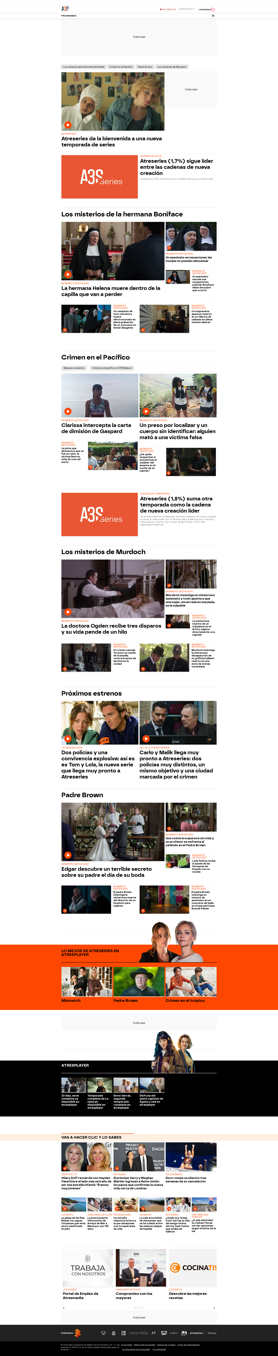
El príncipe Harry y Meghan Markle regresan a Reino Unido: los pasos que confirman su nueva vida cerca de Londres (138, 1183)
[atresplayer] (207, 9)
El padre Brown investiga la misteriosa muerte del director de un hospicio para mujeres (124, 899)
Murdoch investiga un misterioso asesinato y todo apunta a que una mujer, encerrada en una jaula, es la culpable (190, 600)
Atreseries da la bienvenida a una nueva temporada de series (111, 142)
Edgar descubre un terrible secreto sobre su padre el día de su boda (106, 872)
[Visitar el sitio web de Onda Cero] (164, 1333)
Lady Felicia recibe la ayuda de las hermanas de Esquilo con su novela (204, 866)
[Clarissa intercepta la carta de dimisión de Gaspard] (99, 396)
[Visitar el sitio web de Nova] (133, 1333)
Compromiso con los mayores (134, 1296)
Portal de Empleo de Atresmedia (80, 1296)
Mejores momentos (74, 368)
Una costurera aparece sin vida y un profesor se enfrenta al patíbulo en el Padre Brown (190, 841)
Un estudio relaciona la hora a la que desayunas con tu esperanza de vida (125, 1223)
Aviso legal (126, 1345)
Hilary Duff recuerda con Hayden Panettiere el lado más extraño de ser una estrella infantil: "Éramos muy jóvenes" (86, 1183)
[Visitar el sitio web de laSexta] (113, 1333)
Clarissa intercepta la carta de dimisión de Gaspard (96, 428)
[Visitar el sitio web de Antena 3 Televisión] (103, 1333)
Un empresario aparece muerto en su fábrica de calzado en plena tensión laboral (202, 317)
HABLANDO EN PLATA (128, 1290)
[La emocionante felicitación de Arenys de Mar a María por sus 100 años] (99, 1204)
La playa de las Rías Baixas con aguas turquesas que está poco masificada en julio (73, 1223)
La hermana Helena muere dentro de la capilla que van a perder (110, 291)
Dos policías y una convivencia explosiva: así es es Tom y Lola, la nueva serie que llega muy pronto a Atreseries (98, 764)
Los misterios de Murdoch (171, 67)
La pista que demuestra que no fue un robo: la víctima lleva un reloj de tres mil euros (72, 455)
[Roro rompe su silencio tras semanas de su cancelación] (191, 1157)
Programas (68, 16)
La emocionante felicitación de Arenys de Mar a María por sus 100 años (97, 1223)
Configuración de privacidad (136, 1349)
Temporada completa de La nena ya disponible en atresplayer (97, 1101)
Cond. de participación (188, 1345)
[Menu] (213, 15)
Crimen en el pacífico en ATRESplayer (112, 368)
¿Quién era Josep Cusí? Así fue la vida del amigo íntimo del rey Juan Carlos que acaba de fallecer (178, 1225)
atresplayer (75, 1065)
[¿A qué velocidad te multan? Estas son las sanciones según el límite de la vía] (204, 1204)
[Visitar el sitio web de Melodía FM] (184, 1333)
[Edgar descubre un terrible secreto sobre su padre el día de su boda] (112, 832)
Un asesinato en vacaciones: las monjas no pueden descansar (189, 259)
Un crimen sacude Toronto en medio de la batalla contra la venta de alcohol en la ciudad (124, 657)
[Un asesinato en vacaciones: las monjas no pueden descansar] (191, 236)
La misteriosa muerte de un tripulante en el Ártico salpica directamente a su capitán (203, 628)
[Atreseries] (79, 8)
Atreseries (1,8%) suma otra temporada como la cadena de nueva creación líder (176, 505)
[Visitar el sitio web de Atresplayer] (198, 1333)
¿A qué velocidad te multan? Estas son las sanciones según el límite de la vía (204, 1226)
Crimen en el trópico (185, 1000)
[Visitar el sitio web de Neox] (123, 1333)
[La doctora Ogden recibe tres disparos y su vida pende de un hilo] (112, 589)
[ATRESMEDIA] (71, 1333)
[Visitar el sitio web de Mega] (144, 1333)
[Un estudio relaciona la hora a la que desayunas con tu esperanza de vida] (126, 1204)
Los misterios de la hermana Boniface (83, 67)
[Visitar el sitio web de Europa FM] (174, 1333)
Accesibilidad (159, 1349)
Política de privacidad (144, 1345)
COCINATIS (175, 1289)
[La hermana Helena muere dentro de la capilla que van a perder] (112, 251)
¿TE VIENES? (70, 1290)
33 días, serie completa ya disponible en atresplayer (70, 1100)
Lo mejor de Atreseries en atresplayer (90, 953)
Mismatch (71, 1000)
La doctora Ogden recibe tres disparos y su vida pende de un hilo (111, 629)
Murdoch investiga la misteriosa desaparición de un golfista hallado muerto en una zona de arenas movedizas (203, 658)
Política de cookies (166, 1345)
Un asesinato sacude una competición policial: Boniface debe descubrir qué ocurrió (203, 283)
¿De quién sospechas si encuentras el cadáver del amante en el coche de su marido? (148, 462)
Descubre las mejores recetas (188, 1296)
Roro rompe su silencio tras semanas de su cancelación (186, 1179)
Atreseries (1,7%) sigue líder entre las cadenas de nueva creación (176, 167)
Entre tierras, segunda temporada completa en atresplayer (122, 1101)
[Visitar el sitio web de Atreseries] (154, 1333)
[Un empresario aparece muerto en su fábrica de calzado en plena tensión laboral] (165, 319)
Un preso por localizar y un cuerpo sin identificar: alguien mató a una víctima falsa (178, 431)
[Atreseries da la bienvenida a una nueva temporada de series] (112, 101)
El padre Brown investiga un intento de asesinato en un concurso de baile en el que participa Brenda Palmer (203, 900)
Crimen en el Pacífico (121, 67)
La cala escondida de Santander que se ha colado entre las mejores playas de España (151, 1223)
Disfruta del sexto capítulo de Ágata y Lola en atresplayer (151, 1100)
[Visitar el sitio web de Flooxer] (212, 1333)
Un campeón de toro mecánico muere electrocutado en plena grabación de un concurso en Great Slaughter (124, 319)
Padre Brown (145, 67)
